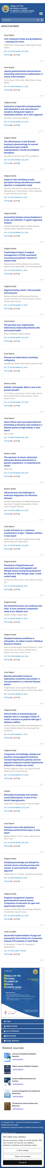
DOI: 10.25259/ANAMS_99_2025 (15, 694)
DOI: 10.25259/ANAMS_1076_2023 (16, 807)
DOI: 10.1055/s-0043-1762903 (15, 951)
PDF (16, 55)
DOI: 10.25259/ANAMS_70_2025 (15, 367)
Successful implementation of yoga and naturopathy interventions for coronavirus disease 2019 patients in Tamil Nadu (23, 938)
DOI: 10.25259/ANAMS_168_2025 (16, 842)
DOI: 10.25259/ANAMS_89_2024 (15, 586)
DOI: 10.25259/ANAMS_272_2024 (16, 51)
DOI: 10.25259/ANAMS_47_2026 (15, 197)
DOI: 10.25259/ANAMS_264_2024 (16, 656)
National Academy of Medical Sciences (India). (27, 1127)
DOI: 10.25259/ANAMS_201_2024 (16, 916)
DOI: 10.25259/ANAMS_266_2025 (16, 473)
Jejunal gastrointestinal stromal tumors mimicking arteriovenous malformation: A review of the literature (23, 74)
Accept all (22, 1162)
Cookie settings (22, 1150)
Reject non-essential (22, 1156)
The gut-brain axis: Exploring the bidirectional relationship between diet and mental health (22, 328)
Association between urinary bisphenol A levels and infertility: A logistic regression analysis (23, 220)
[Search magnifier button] (42, 20)
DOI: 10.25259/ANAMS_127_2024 (16, 775)
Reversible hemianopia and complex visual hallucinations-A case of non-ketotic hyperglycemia (21, 798)
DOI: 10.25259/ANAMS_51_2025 (15, 618)
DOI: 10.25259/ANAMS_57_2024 (15, 270)
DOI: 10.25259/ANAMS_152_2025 (16, 402)
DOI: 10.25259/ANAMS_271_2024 (16, 86)
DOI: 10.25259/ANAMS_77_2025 (15, 305)
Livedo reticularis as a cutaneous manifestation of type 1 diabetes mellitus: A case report (23, 533)
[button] (41, 14)
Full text (7, 55)
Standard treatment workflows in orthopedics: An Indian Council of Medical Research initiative (23, 641)
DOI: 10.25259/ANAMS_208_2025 (16, 437)
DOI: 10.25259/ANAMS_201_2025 (16, 510)
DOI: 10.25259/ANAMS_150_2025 (16, 160)
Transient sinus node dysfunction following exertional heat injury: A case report (22, 830)
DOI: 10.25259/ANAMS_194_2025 (16, 338)
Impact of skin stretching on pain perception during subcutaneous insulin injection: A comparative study (22, 182)
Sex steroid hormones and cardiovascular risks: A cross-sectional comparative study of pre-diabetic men (23, 609)
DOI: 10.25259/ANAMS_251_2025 (16, 232)
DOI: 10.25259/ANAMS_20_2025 (15, 878)
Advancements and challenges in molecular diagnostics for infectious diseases (20, 495)
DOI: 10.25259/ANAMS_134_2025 (16, 545)
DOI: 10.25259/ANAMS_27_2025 (15, 734)
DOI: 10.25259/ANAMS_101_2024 (16, 122)
